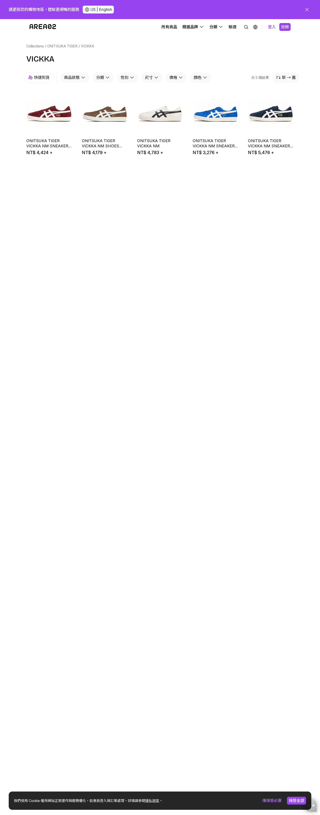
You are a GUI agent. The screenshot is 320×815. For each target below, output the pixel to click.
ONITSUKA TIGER (62, 46)
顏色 (198, 77)
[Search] (246, 27)
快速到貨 (42, 77)
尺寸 (149, 77)
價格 (173, 77)
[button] (255, 27)
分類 (100, 77)
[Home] (42, 27)
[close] (307, 9)
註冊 (285, 27)
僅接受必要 (272, 800)
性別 (124, 77)
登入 (272, 27)
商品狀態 (72, 77)
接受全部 (296, 800)
